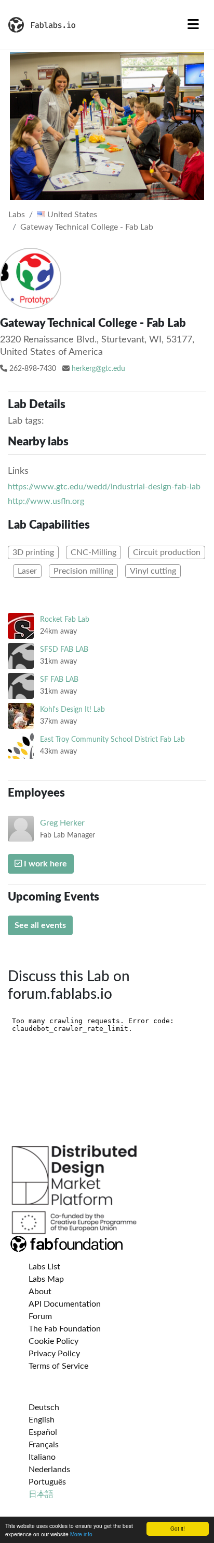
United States (71, 215)
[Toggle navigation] (193, 25)
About (40, 1291)
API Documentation (65, 1304)
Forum (40, 1316)
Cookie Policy (53, 1341)
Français (44, 1445)
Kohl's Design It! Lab (72, 709)
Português (47, 1482)
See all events (40, 925)
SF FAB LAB (59, 679)
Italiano (42, 1457)
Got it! (177, 1528)
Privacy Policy (54, 1354)
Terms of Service (58, 1366)
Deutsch (44, 1407)
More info (81, 1534)
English (42, 1420)
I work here (44, 864)
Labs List (44, 1267)
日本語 (41, 1494)
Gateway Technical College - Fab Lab (86, 227)
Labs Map (46, 1279)
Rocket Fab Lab (64, 619)
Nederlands (49, 1469)
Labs (16, 215)
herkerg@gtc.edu (98, 368)
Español (43, 1432)
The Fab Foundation (65, 1329)
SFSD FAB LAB (64, 649)
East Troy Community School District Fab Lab (112, 739)
